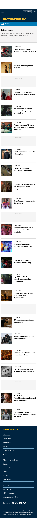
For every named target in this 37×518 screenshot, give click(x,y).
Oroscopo (7, 464)
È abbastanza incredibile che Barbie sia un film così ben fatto (24, 230)
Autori (5, 24)
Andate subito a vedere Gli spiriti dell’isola (24, 337)
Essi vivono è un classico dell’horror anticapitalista (24, 370)
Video (5, 454)
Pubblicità (7, 468)
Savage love (7, 489)
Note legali (23, 514)
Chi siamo (7, 435)
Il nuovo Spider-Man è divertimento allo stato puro (25, 50)
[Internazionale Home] (11, 429)
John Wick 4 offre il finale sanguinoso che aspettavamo (23, 295)
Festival (6, 446)
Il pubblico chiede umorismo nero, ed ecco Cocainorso (23, 279)
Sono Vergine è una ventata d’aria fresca (24, 202)
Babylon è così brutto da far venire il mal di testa (24, 354)
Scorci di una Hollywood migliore (23, 67)
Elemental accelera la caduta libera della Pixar (23, 245)
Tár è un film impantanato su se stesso (24, 321)
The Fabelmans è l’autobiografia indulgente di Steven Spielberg (25, 398)
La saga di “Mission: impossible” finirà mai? (23, 169)
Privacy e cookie (9, 450)
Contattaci (7, 439)
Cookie (29, 514)
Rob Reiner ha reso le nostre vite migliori (25, 153)
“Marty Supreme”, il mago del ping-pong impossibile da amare (24, 127)
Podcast (6, 485)
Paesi (5, 472)
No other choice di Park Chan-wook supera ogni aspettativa (23, 111)
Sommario (7, 443)
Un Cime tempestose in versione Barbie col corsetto (24, 93)
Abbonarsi (27, 12)
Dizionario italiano (10, 460)
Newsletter (7, 479)
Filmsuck (9, 38)
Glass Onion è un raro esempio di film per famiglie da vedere (25, 414)
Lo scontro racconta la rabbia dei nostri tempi (23, 262)
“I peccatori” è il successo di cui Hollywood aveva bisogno (24, 187)
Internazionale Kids (10, 497)
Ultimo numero (9, 493)
